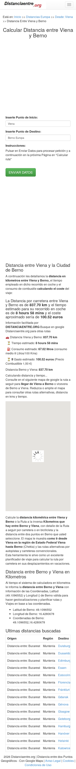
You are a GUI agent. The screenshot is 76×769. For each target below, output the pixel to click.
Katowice (64, 748)
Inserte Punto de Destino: (23, 131)
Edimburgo (65, 660)
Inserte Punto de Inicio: (22, 117)
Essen (62, 668)
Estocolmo (65, 675)
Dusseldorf (65, 653)
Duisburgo (65, 646)
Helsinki (63, 741)
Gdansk (63, 697)
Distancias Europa (38, 17)
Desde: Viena (64, 17)
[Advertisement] (38, 77)
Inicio (17, 17)
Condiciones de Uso (38, 765)
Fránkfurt (64, 690)
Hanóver (63, 733)
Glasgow (64, 711)
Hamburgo (65, 726)
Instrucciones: (16, 146)
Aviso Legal (53, 761)
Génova (63, 704)
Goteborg (64, 719)
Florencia (64, 682)
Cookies (68, 761)
